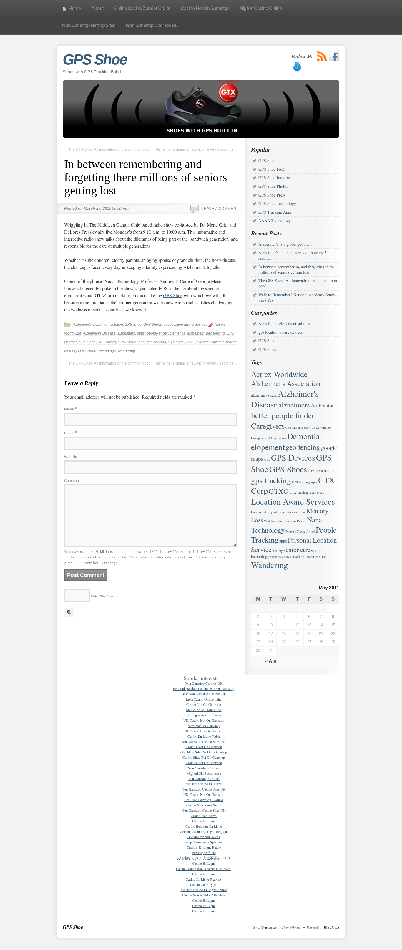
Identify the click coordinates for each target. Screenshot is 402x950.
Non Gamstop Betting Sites (88, 25)
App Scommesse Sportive (204, 842)
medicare (300, 512)
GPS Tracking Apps (275, 212)
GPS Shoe (95, 59)
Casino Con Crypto (203, 884)
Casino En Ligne (203, 820)
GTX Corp (176, 342)
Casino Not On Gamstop (205, 8)
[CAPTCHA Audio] (69, 611)
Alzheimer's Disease (99, 333)
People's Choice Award (300, 531)
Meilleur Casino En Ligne (204, 783)
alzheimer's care (264, 395)
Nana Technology (101, 351)
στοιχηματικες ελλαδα (204, 715)
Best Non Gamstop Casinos (203, 799)
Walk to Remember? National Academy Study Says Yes (296, 297)
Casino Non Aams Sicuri (203, 805)
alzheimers (126, 333)
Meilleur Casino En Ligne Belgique (203, 831)
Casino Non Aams (204, 815)
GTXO (190, 342)
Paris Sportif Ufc (204, 852)
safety (279, 551)
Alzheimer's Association (285, 383)
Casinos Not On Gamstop (204, 746)
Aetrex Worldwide (279, 374)
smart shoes (277, 557)
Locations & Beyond (264, 512)
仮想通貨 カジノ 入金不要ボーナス (203, 858)
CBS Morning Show (298, 427)
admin (123, 208)
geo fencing (215, 333)
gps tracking (156, 342)
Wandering (126, 351)
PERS (283, 541)
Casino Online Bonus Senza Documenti (203, 868)
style (289, 557)
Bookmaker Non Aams (203, 836)
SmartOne (260, 927)
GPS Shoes (152, 324)
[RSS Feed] (322, 56)
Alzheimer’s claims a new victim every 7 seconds (197, 149)
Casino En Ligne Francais (204, 879)
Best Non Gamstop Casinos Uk (204, 693)
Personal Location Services (294, 544)
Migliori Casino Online (260, 8)
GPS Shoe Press (271, 195)
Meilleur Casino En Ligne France (204, 889)
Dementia (177, 333)
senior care (296, 549)
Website (70, 457)
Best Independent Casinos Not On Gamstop (203, 688)
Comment (72, 481)
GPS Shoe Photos (273, 186)
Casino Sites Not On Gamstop (203, 757)
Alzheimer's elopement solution (98, 324)
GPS (267, 459)
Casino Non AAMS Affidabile (203, 895)
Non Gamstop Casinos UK (152, 25)
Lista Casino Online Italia (203, 699)
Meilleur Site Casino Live (204, 709)
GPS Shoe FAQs (272, 169)
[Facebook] (334, 56)
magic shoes (285, 512)
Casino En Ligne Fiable (203, 736)
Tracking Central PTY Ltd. (310, 557)
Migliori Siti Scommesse (204, 773)
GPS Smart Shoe (131, 342)
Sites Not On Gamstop (204, 725)
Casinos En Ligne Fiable (204, 847)
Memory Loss (75, 351)
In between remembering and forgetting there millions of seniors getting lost (296, 269)
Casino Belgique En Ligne (203, 826)
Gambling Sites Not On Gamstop (203, 752)
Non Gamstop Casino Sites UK (204, 741)
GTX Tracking (299, 492)
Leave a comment (220, 209)
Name (69, 409)
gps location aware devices (185, 324)
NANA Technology (274, 220)
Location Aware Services (217, 342)
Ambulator (322, 405)
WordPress (331, 927)
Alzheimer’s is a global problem (285, 244)
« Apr (271, 660)
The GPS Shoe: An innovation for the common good (107, 149)
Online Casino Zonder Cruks (142, 8)
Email (68, 433)
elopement (195, 333)
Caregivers (268, 425)
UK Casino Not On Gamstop (203, 720)
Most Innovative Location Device (285, 521)
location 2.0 (316, 492)
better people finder (152, 333)
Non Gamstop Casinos (204, 768)
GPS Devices (293, 457)
